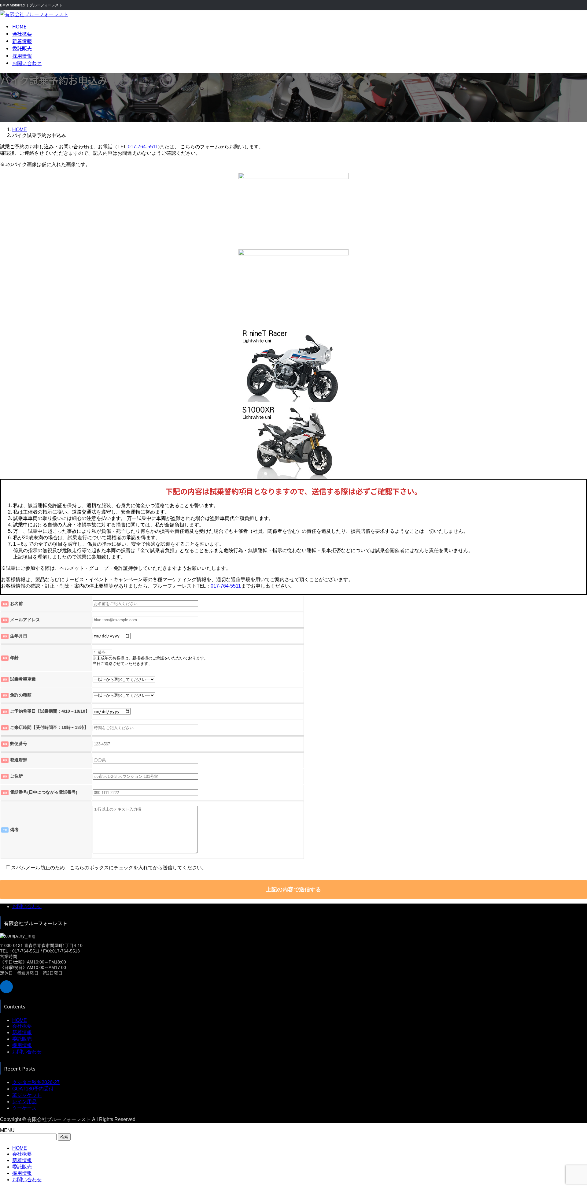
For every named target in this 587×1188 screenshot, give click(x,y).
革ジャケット (27, 1095)
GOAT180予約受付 (33, 1088)
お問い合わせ (27, 906)
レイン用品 (24, 1101)
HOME (19, 1020)
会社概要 (22, 1026)
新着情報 (22, 1032)
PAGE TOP (569, 1146)
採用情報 (22, 1045)
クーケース (24, 1108)
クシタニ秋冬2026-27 (36, 1082)
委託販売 (22, 1038)
